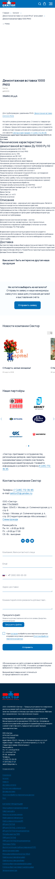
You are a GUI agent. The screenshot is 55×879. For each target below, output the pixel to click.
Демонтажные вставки (11, 850)
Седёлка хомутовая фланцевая (14, 857)
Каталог (16, 13)
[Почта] (32, 541)
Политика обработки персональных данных (18, 795)
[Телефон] (27, 541)
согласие (14, 634)
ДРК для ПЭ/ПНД (9, 824)
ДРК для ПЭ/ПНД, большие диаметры (16, 831)
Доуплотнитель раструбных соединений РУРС (19, 847)
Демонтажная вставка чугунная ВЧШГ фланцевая (23, 16)
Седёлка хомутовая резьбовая (13, 860)
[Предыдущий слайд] (1, 419)
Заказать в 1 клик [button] (42, 104)
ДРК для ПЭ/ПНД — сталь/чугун (14, 827)
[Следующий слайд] (53, 419)
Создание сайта (8, 769)
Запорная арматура (10, 870)
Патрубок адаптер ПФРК (11, 834)
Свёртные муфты (9, 811)
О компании (7, 775)
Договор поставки (9, 791)
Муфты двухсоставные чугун (13, 818)
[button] (39, 3)
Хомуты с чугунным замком (13, 814)
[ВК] (23, 541)
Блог (4, 798)
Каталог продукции (13, 804)
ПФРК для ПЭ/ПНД (9, 837)
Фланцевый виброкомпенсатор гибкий (16, 854)
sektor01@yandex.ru (21, 493)
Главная (6, 13)
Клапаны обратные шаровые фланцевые (17, 864)
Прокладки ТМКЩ (9, 844)
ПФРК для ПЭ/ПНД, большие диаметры (16, 841)
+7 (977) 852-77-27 (9, 762)
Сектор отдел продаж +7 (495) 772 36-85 (30, 132)
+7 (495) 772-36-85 (23, 489)
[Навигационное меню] (50, 4)
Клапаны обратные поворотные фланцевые (18, 867)
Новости (6, 782)
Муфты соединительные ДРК (13, 821)
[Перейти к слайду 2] (28, 445)
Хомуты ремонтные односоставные (15, 808)
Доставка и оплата (9, 785)
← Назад (6, 23)
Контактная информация (12, 788)
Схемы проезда (10, 519)
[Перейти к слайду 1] (26, 445)
